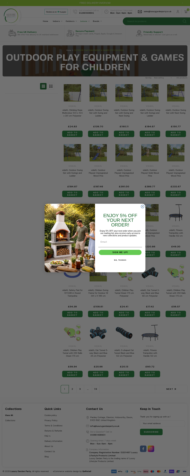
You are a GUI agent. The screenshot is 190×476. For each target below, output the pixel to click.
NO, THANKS (120, 260)
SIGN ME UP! (120, 252)
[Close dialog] (142, 206)
